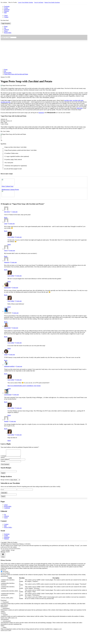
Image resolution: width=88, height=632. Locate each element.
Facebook (6, 6)
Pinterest (6, 11)
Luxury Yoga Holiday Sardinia (25, 2)
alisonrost (6, 262)
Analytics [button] (3, 613)
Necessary (5, 571)
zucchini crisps (68, 100)
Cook (2, 124)
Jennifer (6, 421)
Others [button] (2, 625)
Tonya (6, 250)
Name (3, 457)
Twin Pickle (7, 327)
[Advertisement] (44, 54)
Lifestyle (6, 516)
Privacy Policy (8, 527)
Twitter (6, 8)
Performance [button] (4, 606)
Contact (6, 17)
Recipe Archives (5, 479)
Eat (5, 514)
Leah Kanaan (7, 394)
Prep (2, 122)
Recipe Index (7, 506)
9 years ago (13, 262)
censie (5, 354)
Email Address (5, 459)
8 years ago (11, 223)
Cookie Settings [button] (5, 550)
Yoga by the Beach (38, 2)
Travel (6, 517)
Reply (5, 217)
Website (3, 461)
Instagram (6, 9)
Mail (5, 12)
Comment (3, 456)
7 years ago (14, 211)
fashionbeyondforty (9, 366)
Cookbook (7, 508)
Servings (3, 121)
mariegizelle (7, 287)
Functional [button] (3, 600)
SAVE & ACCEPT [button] (6, 630)
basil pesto (79, 108)
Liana (5, 223)
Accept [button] (12, 550)
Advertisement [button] (5, 619)
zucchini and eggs (5, 102)
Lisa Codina (11, 237)
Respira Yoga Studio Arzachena (52, 2)
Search (3, 473)
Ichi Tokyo (7, 211)
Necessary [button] (3, 570)
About (6, 15)
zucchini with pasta (78, 100)
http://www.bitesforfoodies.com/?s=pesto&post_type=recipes (24, 385)
